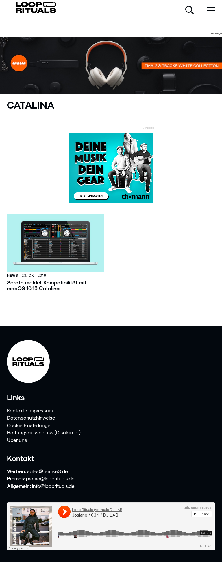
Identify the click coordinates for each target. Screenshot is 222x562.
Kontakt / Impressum (30, 410)
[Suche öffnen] (189, 10)
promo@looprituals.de (50, 478)
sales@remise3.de (47, 471)
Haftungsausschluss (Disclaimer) (44, 432)
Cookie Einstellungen (30, 425)
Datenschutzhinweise (31, 417)
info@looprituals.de (53, 486)
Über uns (17, 440)
